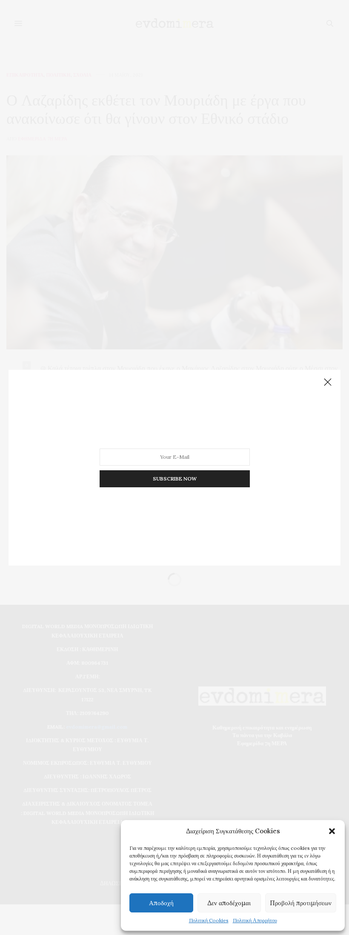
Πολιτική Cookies (209, 920)
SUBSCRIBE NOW (175, 478)
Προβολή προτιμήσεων (301, 903)
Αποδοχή (161, 903)
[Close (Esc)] (327, 382)
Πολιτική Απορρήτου (255, 920)
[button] (332, 831)
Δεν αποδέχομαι (229, 903)
